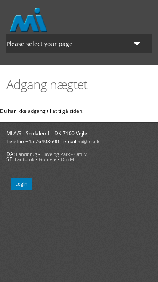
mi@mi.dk (88, 141)
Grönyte (47, 159)
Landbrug (26, 154)
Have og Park (55, 154)
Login (21, 184)
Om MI (81, 154)
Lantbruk (25, 159)
